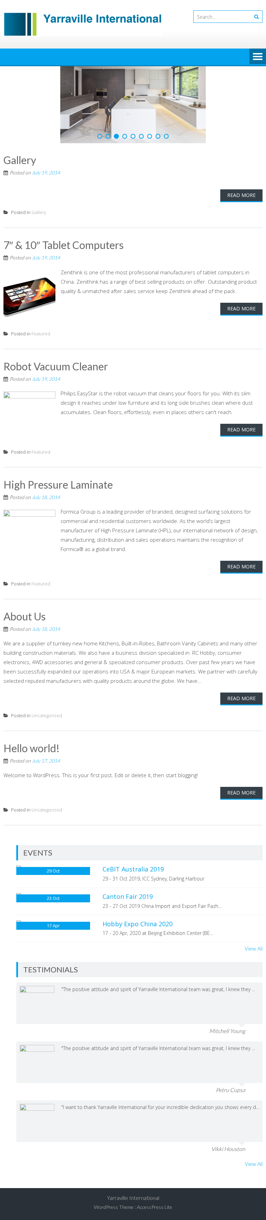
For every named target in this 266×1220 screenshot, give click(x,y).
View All (254, 880)
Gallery (19, 92)
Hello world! (31, 680)
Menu (257, 57)
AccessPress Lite (154, 1139)
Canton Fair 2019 (128, 829)
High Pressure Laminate (58, 417)
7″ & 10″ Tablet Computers (63, 177)
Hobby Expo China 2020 (137, 856)
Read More (241, 127)
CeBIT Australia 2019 (133, 801)
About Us (24, 548)
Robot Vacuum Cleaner (55, 298)
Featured (41, 266)
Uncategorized (47, 648)
